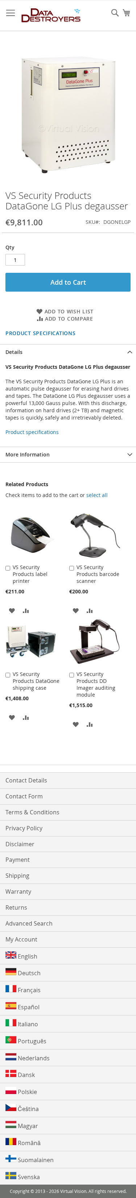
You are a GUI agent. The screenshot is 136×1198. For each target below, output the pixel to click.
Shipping (17, 876)
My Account (21, 939)
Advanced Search (29, 923)
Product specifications (40, 333)
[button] (11, 610)
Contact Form (24, 796)
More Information (27, 454)
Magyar (27, 1126)
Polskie (26, 1092)
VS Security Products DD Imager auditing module (96, 684)
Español (28, 1007)
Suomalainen (35, 1160)
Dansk (25, 1075)
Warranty (18, 892)
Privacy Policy (23, 828)
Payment (17, 860)
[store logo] (51, 15)
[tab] (68, 352)
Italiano (27, 1024)
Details (13, 351)
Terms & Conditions (32, 812)
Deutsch (28, 973)
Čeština (27, 1109)
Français (28, 990)
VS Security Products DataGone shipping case (36, 681)
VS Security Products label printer (30, 574)
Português (31, 1041)
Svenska (28, 1177)
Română (28, 1143)
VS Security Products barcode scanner (98, 574)
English (26, 956)
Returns (16, 907)
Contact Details (26, 780)
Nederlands (33, 1058)
